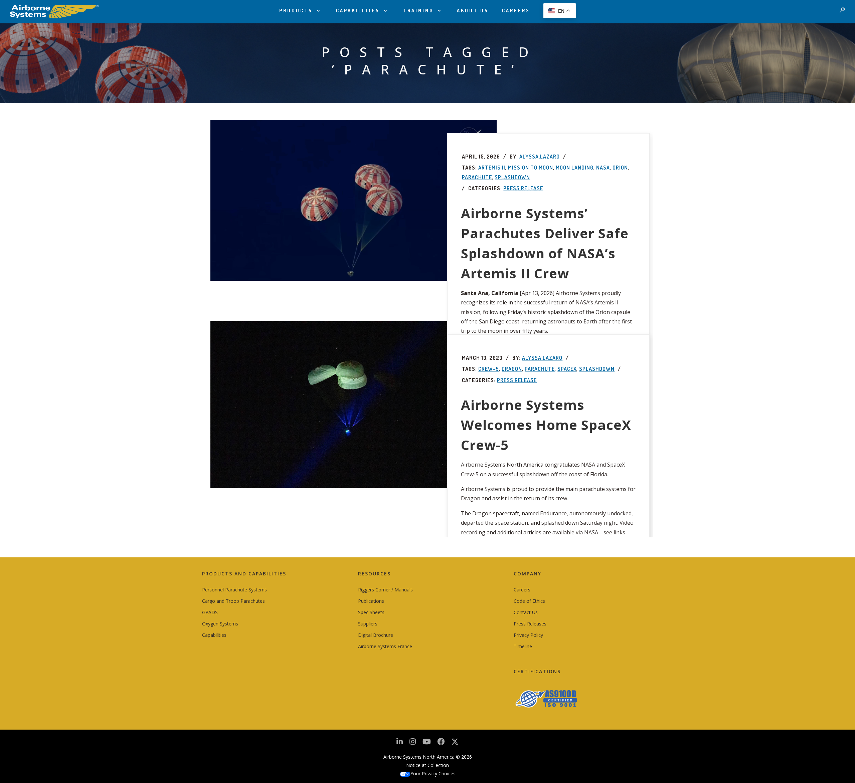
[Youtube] (426, 743)
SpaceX (566, 368)
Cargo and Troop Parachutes (233, 601)
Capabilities (358, 10)
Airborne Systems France (385, 646)
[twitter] (455, 744)
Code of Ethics (529, 601)
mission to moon (530, 167)
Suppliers (367, 623)
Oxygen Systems (220, 623)
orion (620, 167)
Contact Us (526, 612)
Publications (371, 601)
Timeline (523, 646)
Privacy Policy (528, 635)
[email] (441, 743)
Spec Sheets (371, 612)
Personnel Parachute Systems (234, 589)
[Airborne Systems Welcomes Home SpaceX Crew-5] (353, 404)
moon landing (574, 167)
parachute (477, 177)
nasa (603, 167)
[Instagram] (412, 743)
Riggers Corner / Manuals (385, 589)
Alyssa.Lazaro (539, 156)
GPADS (210, 612)
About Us (473, 10)
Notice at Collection (427, 765)
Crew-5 (488, 368)
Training (418, 10)
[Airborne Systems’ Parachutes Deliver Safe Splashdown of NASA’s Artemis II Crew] (353, 200)
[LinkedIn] (399, 743)
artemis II (491, 167)
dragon (512, 368)
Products (296, 10)
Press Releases (530, 623)
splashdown (512, 177)
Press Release (523, 188)
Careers (516, 10)
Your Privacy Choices (433, 773)
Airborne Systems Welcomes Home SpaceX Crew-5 (546, 425)
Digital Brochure (375, 635)
